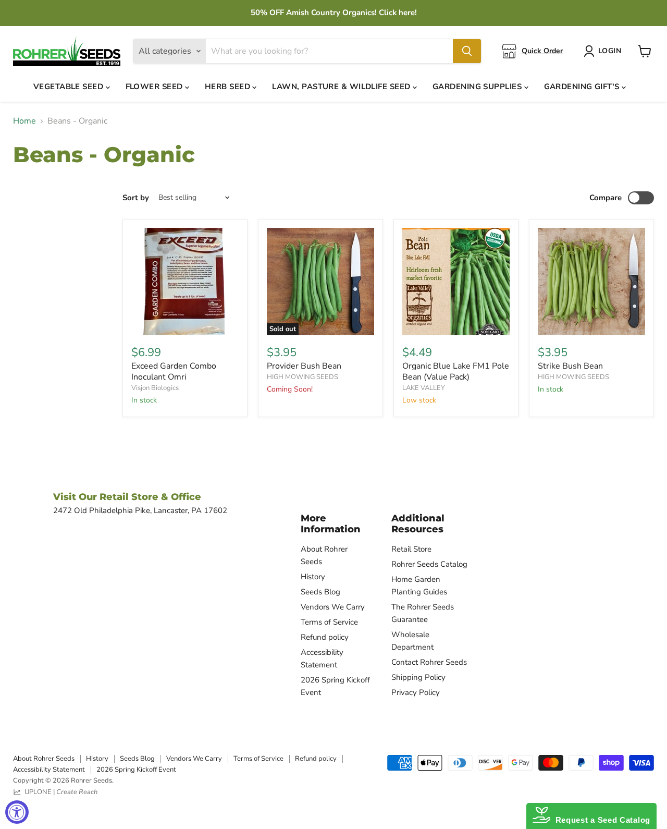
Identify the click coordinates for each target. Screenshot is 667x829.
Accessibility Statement (49, 769)
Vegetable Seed (69, 86)
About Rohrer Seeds (44, 758)
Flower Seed (155, 86)
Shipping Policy (418, 677)
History (313, 576)
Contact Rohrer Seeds (429, 662)
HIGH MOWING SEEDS (302, 377)
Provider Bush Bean (304, 366)
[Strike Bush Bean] (591, 281)
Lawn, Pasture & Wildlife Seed (342, 86)
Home (24, 121)
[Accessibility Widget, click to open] (17, 812)
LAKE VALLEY (423, 388)
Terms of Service (329, 622)
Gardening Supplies (478, 86)
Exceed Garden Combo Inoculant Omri (173, 371)
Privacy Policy (415, 692)
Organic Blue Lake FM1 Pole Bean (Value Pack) (455, 371)
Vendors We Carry (333, 607)
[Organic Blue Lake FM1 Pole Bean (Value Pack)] (456, 281)
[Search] (467, 51)
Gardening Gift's (583, 86)
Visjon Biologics (155, 388)
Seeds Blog (320, 592)
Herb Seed (229, 86)
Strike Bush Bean (570, 366)
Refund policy (325, 637)
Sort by (135, 197)
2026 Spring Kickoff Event (136, 769)
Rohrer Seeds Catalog (429, 564)
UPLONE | (59, 792)
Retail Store (411, 549)
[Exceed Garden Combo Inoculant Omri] (185, 281)
